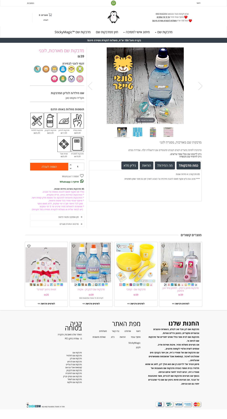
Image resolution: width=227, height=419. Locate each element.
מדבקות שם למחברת (73, 373)
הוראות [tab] (146, 165)
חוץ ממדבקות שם (107, 32)
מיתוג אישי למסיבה (137, 32)
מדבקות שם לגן (76, 358)
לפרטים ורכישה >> (180, 303)
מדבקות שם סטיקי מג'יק (72, 376)
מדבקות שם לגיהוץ (74, 361)
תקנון (138, 347)
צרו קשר (115, 331)
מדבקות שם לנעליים (74, 364)
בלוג (112, 336)
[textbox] (172, 18)
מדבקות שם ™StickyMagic (73, 32)
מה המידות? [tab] (165, 165)
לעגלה (45, 20)
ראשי (198, 3)
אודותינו (127, 331)
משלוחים (103, 331)
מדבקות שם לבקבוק (74, 370)
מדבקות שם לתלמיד (74, 355)
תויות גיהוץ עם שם (170, 379)
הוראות (123, 336)
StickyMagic (134, 342)
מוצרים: (43, 15)
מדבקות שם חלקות (74, 382)
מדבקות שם (164, 32)
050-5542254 (161, 14)
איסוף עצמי (136, 336)
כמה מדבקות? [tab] (188, 165)
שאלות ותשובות (99, 336)
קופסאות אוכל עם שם (73, 367)
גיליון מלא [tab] (130, 165)
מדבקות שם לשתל (75, 379)
